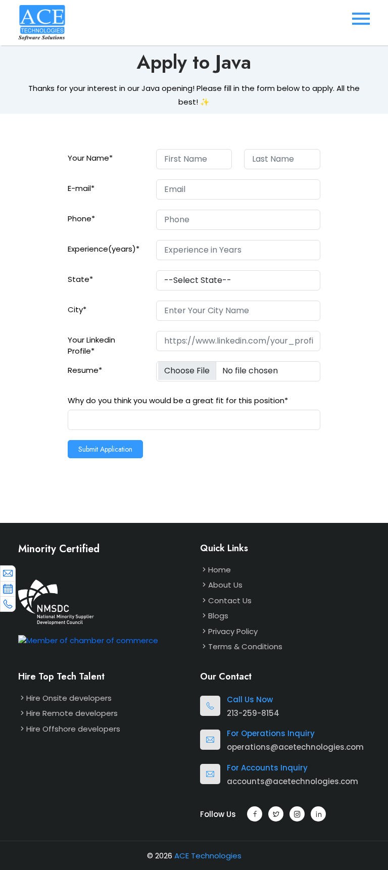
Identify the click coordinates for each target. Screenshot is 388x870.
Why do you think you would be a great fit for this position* (178, 400)
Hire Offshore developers (73, 728)
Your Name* (90, 158)
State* (80, 279)
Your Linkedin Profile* (91, 345)
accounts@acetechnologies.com (292, 781)
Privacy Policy (233, 631)
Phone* (81, 218)
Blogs (218, 615)
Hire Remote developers (72, 713)
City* (77, 309)
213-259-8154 (253, 713)
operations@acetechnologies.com (295, 747)
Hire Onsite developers (69, 698)
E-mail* (81, 188)
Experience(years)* (103, 249)
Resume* (85, 370)
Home (219, 569)
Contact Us (230, 600)
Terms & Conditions (245, 646)
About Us (225, 584)
